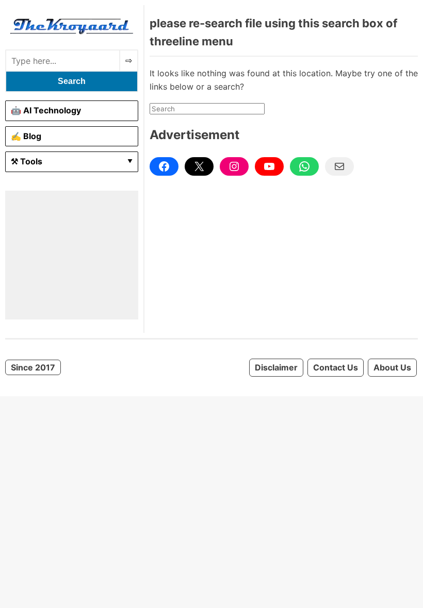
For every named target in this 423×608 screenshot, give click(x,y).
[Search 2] (128, 60)
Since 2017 (33, 367)
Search (72, 81)
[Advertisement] (71, 255)
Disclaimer (276, 367)
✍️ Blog (26, 136)
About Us (392, 367)
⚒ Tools (26, 161)
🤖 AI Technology (46, 110)
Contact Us (335, 367)
